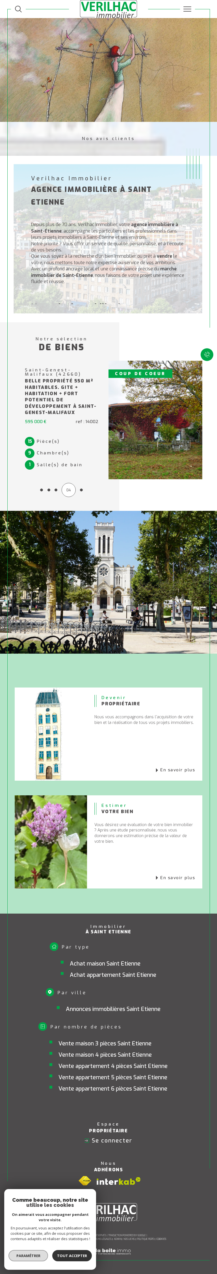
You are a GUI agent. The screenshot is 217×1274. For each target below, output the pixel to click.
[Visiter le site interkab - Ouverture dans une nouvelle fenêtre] (119, 1170)
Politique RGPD (145, 1228)
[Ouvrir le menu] (187, 9)
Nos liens (129, 1228)
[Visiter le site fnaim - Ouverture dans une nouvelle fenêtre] (84, 1170)
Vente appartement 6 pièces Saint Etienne (112, 1078)
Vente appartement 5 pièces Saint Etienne (112, 1067)
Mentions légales (100, 1228)
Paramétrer (28, 1255)
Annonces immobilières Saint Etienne (113, 998)
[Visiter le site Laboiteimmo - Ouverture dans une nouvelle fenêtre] (108, 1246)
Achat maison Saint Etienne (105, 953)
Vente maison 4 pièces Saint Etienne (105, 1044)
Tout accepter (72, 1255)
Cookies (161, 1228)
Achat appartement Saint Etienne (113, 964)
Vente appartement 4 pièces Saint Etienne (113, 1055)
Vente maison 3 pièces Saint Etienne (104, 1033)
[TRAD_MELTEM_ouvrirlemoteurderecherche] (18, 9)
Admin (117, 1228)
